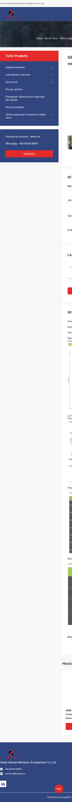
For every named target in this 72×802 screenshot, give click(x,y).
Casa (39, 38)
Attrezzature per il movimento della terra (25, 116)
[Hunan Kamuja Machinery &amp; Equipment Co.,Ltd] (11, 14)
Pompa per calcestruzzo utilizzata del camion (25, 98)
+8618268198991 (29, 143)
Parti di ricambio (15, 107)
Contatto (29, 154)
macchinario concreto (18, 74)
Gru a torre (51, 38)
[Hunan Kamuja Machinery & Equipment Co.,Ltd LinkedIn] (3, 784)
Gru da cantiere (14, 89)
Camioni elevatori (15, 67)
